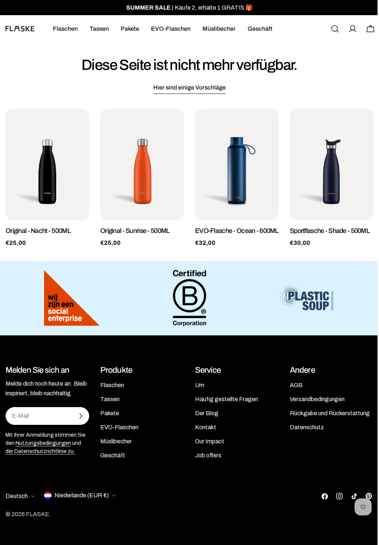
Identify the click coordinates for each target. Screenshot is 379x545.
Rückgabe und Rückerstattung (330, 413)
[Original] (47, 164)
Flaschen (112, 385)
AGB (296, 385)
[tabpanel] (189, 178)
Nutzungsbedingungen (43, 443)
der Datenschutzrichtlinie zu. (40, 451)
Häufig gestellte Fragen (226, 399)
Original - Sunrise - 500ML (135, 230)
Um (199, 385)
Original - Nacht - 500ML (38, 230)
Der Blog (206, 413)
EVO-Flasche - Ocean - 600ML (237, 230)
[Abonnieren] (80, 416)
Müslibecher (116, 441)
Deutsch (17, 496)
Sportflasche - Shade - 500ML (330, 230)
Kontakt (205, 427)
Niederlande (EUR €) (81, 495)
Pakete (109, 413)
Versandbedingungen (317, 399)
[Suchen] (335, 28)
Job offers (208, 455)
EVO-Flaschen (119, 427)
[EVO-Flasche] (237, 164)
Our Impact (209, 441)
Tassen (110, 399)
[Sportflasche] (331, 164)
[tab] (189, 88)
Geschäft (112, 455)
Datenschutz (307, 427)
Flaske (37, 514)
